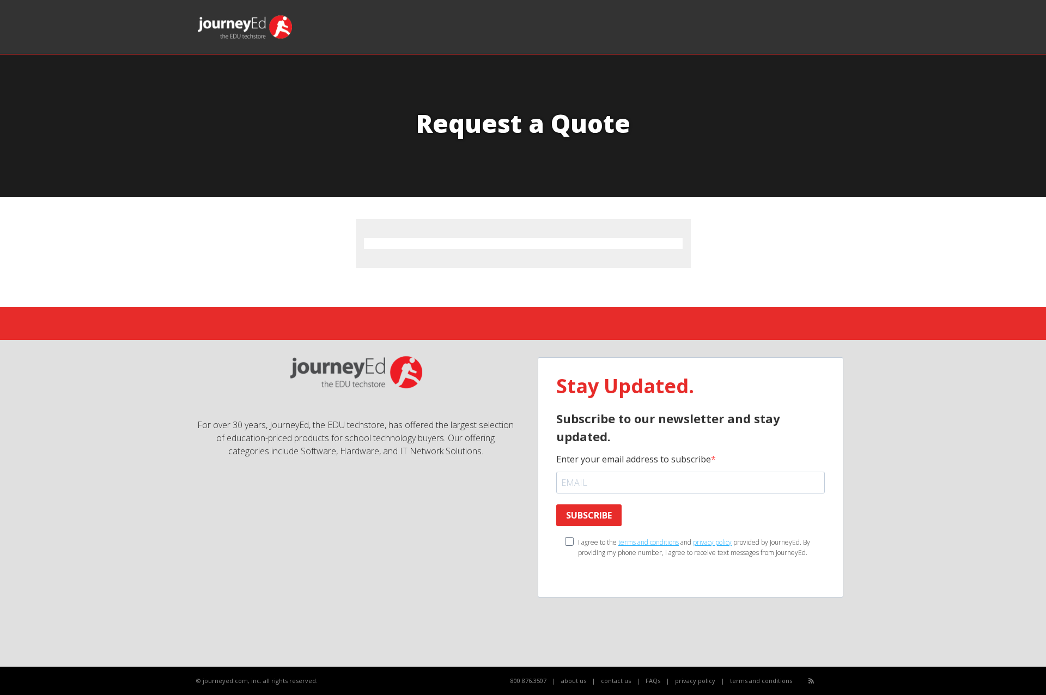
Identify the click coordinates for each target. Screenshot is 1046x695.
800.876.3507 (528, 681)
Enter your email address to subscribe (633, 459)
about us (573, 681)
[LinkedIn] (847, 681)
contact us (616, 681)
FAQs (653, 681)
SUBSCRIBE (589, 515)
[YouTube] (835, 681)
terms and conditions (648, 542)
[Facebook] (823, 681)
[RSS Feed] (811, 681)
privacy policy (712, 542)
